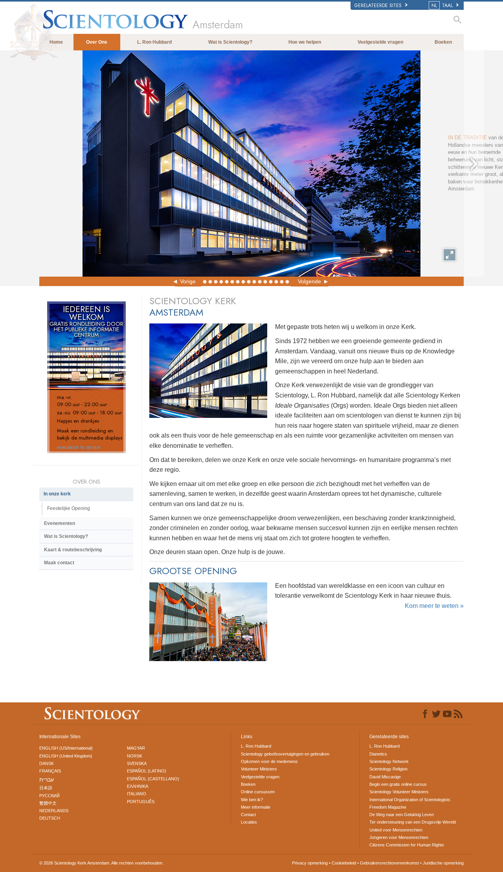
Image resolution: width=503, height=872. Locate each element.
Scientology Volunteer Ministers (399, 791)
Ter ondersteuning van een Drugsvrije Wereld (412, 822)
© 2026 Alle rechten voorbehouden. (101, 863)
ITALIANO (136, 793)
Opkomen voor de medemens (269, 761)
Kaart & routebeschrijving (73, 549)
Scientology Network (389, 761)
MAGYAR (136, 748)
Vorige (188, 281)
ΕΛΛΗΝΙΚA (137, 786)
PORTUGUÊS (140, 801)
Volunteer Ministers (259, 769)
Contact (248, 814)
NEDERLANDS (53, 810)
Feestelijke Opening (68, 508)
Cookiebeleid (344, 863)
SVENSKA (137, 763)
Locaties (249, 822)
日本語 (45, 787)
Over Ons (96, 42)
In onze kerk (57, 494)
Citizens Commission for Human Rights (406, 844)
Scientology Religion (388, 769)
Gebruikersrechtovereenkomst (389, 863)
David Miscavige (385, 776)
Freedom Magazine (387, 807)
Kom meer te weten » (434, 605)
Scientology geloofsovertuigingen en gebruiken (285, 754)
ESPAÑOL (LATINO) (146, 771)
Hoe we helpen (304, 42)
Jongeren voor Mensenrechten (398, 837)
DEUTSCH (49, 818)
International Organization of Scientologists (409, 799)
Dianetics (378, 754)
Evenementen (59, 523)
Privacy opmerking (310, 863)
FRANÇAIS (50, 771)
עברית (46, 779)
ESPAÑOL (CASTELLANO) (153, 778)
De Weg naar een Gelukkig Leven (401, 814)
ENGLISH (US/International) (66, 748)
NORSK (134, 756)
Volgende (309, 281)
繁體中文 (48, 803)
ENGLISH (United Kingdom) (65, 756)
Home (56, 42)
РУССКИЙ (49, 795)
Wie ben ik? (252, 799)
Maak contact (59, 562)
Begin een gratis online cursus (398, 784)
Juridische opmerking (443, 863)
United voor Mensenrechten (395, 830)
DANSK (46, 763)
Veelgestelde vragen (380, 42)
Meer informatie (255, 807)
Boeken (443, 42)
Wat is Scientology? (230, 42)
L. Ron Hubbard (154, 42)
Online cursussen (258, 791)
